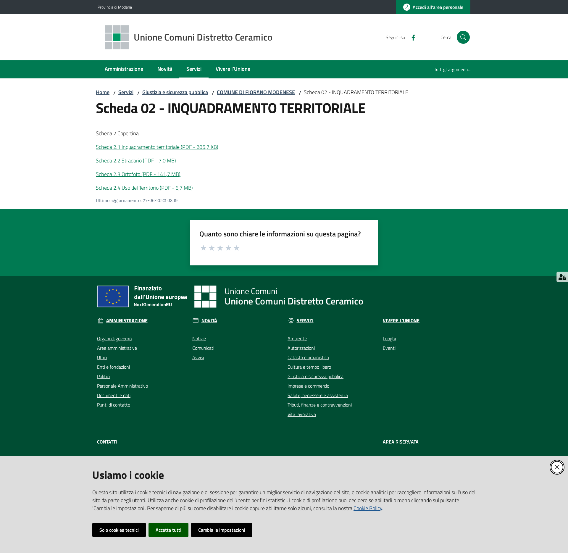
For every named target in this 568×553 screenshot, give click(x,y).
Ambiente (297, 338)
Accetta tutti (168, 529)
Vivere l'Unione (401, 320)
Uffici (102, 357)
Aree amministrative (117, 348)
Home (102, 92)
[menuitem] (124, 69)
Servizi (125, 92)
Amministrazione (127, 320)
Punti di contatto (113, 404)
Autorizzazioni (301, 348)
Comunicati (203, 348)
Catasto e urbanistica (308, 357)
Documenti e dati (113, 395)
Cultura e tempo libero (309, 366)
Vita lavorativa (302, 414)
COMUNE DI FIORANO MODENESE (256, 92)
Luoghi (389, 338)
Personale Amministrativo (122, 385)
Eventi (389, 348)
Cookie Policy (368, 508)
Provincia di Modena (115, 7)
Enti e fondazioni (113, 366)
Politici (103, 376)
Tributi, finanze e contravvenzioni (320, 404)
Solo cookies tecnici (119, 529)
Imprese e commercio (308, 385)
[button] (463, 37)
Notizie (199, 338)
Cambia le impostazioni (221, 529)
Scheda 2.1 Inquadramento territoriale (157, 147)
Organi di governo (114, 338)
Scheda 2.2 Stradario (136, 161)
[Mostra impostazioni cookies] (562, 277)
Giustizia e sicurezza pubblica (175, 92)
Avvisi (198, 357)
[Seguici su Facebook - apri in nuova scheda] (411, 37)
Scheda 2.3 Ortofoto (138, 174)
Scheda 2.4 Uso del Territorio (144, 188)
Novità (209, 320)
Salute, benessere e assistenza (318, 395)
